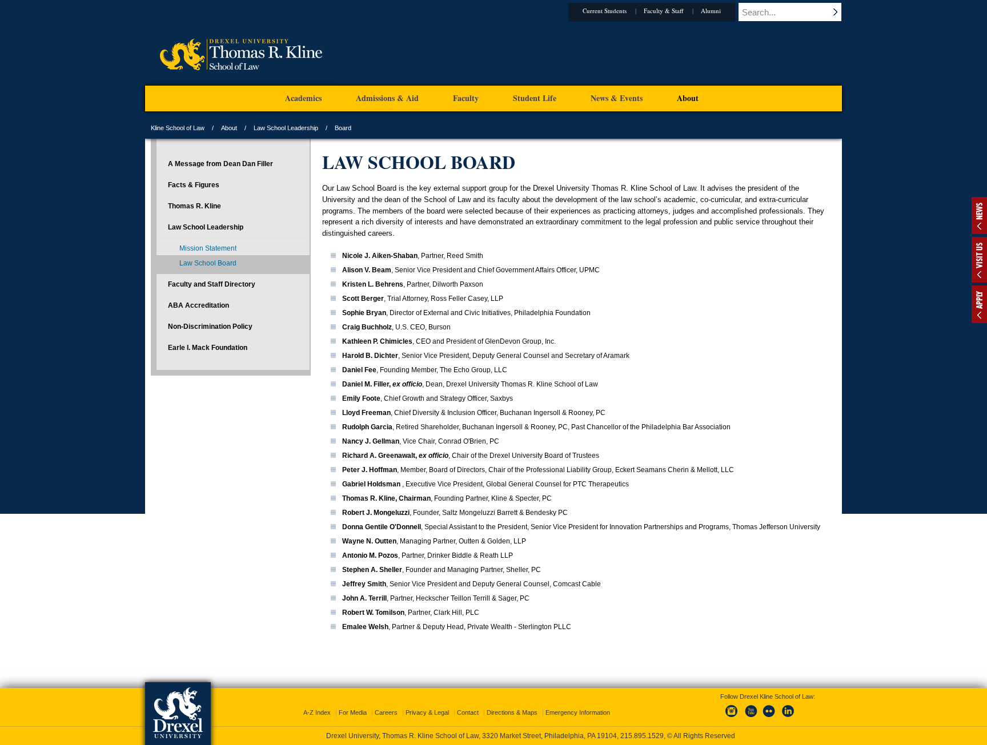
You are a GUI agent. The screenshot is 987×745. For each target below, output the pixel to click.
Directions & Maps (512, 712)
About (229, 127)
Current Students (605, 10)
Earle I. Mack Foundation (207, 348)
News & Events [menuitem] (617, 98)
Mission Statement (207, 248)
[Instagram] (731, 717)
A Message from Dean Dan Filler (220, 164)
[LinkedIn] (788, 717)
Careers (386, 712)
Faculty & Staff (664, 10)
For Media (353, 712)
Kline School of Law (177, 127)
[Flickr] (769, 717)
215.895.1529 (642, 736)
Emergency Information (577, 712)
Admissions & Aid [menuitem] (387, 98)
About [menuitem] (688, 98)
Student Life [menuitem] (534, 98)
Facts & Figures (193, 185)
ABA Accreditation (198, 305)
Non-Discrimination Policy (210, 327)
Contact (468, 712)
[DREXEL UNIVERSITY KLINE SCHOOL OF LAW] (240, 83)
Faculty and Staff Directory (211, 284)
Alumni (711, 10)
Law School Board (207, 263)
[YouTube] (750, 717)
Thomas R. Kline (194, 206)
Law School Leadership (286, 127)
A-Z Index (317, 712)
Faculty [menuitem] (466, 98)
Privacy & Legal (427, 712)
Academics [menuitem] (303, 98)
